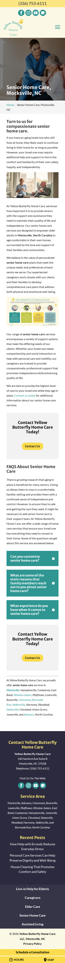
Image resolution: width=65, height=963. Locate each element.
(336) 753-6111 (32, 3)
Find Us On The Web (33, 778)
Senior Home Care (33, 915)
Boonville (51, 803)
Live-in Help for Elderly (32, 889)
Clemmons (25, 699)
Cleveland (34, 817)
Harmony (28, 822)
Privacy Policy (32, 943)
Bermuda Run (23, 827)
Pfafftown (26, 808)
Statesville (12, 709)
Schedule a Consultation (32, 952)
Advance (29, 714)
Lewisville (13, 808)
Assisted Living (32, 924)
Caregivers (32, 898)
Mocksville (14, 803)
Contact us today (24, 395)
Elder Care (32, 907)
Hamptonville (36, 812)
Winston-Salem (22, 695)
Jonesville (51, 812)
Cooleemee (21, 812)
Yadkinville (18, 704)
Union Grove (19, 817)
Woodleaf (16, 822)
